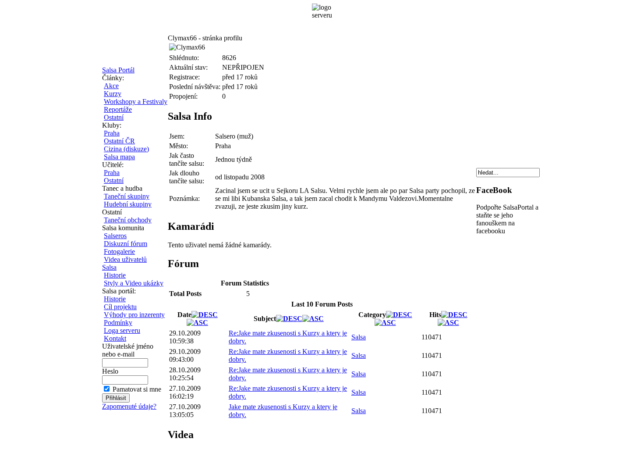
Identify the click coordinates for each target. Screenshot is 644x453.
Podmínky (118, 322)
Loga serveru (122, 330)
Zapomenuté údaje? (129, 406)
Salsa (109, 267)
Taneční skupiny (126, 196)
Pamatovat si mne (137, 389)
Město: (178, 146)
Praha (112, 133)
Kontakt (115, 338)
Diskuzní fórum (125, 243)
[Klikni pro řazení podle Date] (204, 314)
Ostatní (114, 117)
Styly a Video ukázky (133, 283)
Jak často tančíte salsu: (186, 159)
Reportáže (118, 109)
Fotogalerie (119, 251)
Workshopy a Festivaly (135, 101)
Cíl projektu (120, 306)
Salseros (115, 235)
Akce (111, 85)
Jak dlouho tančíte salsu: (186, 177)
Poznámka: (184, 198)
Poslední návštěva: (194, 86)
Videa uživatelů (125, 259)
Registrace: (184, 77)
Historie (115, 275)
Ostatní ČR (119, 141)
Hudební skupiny (128, 204)
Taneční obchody (128, 220)
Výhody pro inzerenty (134, 314)
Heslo (110, 371)
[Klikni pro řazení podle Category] (399, 314)
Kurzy (112, 93)
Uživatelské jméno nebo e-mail (127, 350)
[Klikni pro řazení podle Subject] (289, 318)
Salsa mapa (119, 157)
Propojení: (183, 96)
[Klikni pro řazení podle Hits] (454, 314)
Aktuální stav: (188, 67)
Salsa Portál (118, 70)
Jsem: (176, 136)
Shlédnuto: (184, 57)
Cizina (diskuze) (126, 149)
